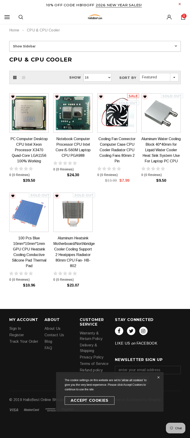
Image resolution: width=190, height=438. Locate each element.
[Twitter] (131, 331)
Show (75, 77)
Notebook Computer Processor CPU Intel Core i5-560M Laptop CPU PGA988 (73, 147)
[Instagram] (143, 331)
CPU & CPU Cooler (43, 30)
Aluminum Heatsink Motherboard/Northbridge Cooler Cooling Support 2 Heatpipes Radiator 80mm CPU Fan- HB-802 (73, 252)
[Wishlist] (13, 97)
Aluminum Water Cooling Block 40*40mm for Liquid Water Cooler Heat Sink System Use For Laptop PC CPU (161, 150)
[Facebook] (119, 331)
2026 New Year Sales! (119, 5)
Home (14, 30)
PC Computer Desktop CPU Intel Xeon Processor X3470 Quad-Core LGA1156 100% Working (29, 150)
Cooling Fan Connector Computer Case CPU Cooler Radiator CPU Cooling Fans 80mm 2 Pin (117, 150)
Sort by (127, 78)
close (180, 4)
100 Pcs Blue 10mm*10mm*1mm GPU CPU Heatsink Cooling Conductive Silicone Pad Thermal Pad (29, 252)
